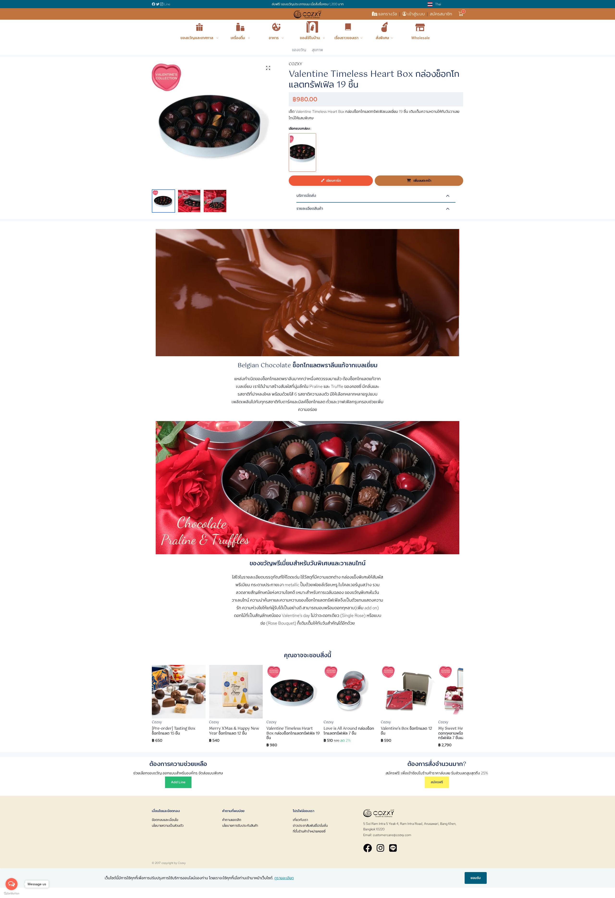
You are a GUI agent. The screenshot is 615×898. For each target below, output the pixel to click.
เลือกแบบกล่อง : (300, 128)
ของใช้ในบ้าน (310, 37)
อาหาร (274, 37)
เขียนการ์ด (333, 180)
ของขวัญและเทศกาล (197, 37)
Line (167, 4)
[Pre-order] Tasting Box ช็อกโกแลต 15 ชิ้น (173, 730)
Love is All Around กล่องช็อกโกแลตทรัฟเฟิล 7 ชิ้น (349, 730)
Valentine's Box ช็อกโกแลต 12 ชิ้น (406, 730)
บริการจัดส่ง (306, 196)
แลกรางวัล (387, 14)
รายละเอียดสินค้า (309, 208)
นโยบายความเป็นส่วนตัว (168, 825)
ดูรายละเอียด (284, 877)
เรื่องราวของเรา (346, 37)
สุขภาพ (317, 49)
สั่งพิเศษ (382, 37)
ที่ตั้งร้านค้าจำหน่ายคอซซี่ (309, 831)
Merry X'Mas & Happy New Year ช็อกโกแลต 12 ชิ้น (234, 730)
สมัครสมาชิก (441, 14)
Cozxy (182, 863)
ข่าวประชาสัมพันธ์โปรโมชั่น (310, 825)
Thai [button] (437, 4)
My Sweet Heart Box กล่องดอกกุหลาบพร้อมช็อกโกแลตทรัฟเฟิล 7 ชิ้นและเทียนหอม (462, 733)
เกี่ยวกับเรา (300, 820)
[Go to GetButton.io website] (11, 893)
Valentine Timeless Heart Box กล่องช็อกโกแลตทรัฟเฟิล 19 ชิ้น (293, 733)
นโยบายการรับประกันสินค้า (240, 825)
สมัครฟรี (437, 782)
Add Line (178, 782)
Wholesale (420, 37)
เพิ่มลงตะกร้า (422, 180)
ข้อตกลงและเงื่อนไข (165, 820)
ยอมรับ (476, 877)
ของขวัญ (299, 49)
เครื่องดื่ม (238, 37)
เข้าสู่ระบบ (416, 14)
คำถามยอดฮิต (231, 820)
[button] (461, 14)
